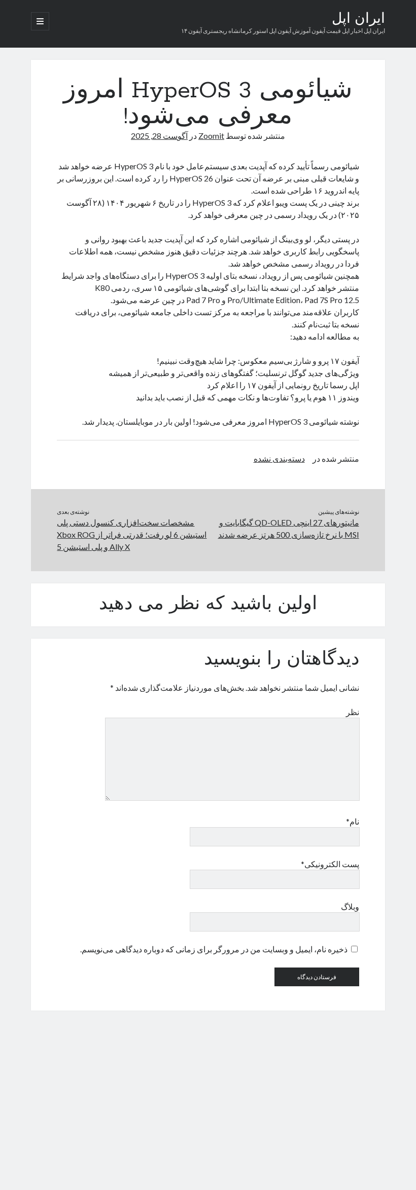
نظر (352, 712)
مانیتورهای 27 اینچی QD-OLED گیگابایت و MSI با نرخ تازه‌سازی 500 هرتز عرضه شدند (288, 528)
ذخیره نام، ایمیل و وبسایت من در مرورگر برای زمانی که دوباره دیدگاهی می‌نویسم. (214, 949)
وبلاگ (350, 906)
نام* (352, 821)
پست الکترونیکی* (330, 864)
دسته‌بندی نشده (279, 458)
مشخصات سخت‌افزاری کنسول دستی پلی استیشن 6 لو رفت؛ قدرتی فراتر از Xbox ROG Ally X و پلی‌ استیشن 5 (131, 534)
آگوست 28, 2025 (159, 135)
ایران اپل (358, 19)
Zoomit (211, 135)
